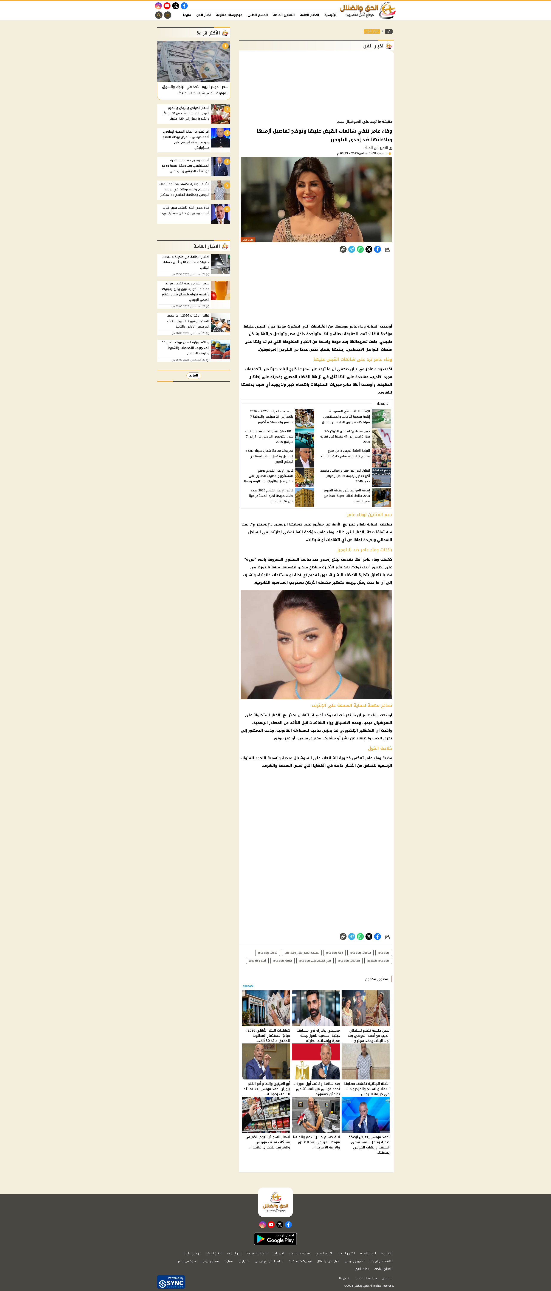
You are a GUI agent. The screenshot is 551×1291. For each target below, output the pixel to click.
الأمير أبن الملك (376, 147)
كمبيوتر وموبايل (354, 1261)
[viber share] (351, 249)
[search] (159, 15)
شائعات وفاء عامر (360, 952)
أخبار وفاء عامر (257, 960)
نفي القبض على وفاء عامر (315, 960)
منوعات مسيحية (257, 1253)
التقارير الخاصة (284, 15)
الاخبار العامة (309, 15)
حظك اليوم (362, 1269)
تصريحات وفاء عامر (349, 960)
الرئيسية (330, 15)
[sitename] (275, 1202)
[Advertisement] (316, 85)
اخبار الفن (203, 15)
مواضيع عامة (193, 1253)
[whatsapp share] (360, 249)
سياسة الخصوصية (365, 1278)
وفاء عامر (383, 952)
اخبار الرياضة (234, 1253)
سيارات (228, 1261)
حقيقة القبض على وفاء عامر (302, 952)
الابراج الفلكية (382, 1269)
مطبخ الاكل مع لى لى (269, 1261)
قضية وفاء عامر (282, 960)
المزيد (193, 375)
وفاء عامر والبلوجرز (378, 960)
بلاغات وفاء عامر (267, 952)
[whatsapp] (343, 249)
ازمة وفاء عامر (334, 952)
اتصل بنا (344, 1278)
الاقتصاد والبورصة (380, 1261)
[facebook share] (377, 249)
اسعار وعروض (211, 1261)
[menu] (168, 15)
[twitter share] (368, 249)
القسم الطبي (258, 15)
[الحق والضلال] (389, 31)
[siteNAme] (368, 10)
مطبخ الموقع (214, 1253)
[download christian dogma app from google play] (275, 1238)
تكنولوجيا (243, 1261)
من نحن (386, 1278)
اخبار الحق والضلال (328, 1261)
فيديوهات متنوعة (229, 15)
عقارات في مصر (187, 1261)
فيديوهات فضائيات (300, 1261)
